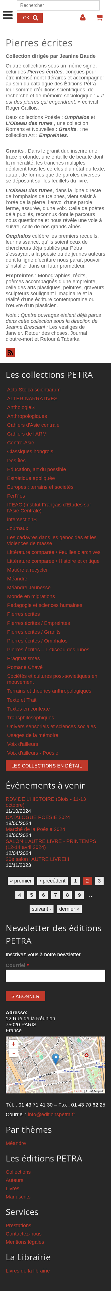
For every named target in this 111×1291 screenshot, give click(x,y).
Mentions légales (25, 1242)
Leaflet (78, 1091)
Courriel (17, 965)
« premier (21, 881)
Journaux (17, 528)
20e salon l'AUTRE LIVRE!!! (37, 859)
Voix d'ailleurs (22, 744)
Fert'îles (16, 496)
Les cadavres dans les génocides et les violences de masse (51, 540)
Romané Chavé (25, 667)
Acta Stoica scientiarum (34, 390)
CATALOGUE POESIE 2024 (38, 817)
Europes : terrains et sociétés (40, 487)
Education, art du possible (36, 469)
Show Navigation (8, 9)
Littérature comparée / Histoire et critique (53, 561)
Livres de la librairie (28, 1271)
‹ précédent (52, 881)
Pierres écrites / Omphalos (37, 641)
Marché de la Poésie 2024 (35, 829)
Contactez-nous (24, 1234)
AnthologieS (21, 407)
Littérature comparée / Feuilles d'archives (53, 552)
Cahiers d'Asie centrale (33, 425)
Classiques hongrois (30, 451)
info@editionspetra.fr (51, 1114)
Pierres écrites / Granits (34, 632)
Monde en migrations (31, 596)
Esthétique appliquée (31, 478)
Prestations (18, 1225)
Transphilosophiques (30, 718)
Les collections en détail (46, 765)
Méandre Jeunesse (29, 587)
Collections (18, 1172)
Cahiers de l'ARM (27, 434)
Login (80, 19)
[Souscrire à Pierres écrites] (55, 352)
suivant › (41, 909)
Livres (12, 1188)
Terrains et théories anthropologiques (49, 691)
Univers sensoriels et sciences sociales (51, 726)
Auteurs (14, 1180)
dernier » (69, 909)
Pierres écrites (23, 614)
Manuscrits (18, 1197)
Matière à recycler (27, 570)
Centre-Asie (20, 443)
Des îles (16, 460)
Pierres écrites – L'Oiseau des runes (48, 649)
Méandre (17, 579)
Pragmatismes (23, 658)
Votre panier (96, 19)
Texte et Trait (21, 700)
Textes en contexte (28, 709)
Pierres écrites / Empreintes (38, 623)
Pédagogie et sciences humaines (44, 605)
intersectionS (22, 519)
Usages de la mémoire (32, 735)
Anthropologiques (27, 416)
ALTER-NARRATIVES (32, 398)
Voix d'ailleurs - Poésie (32, 753)
